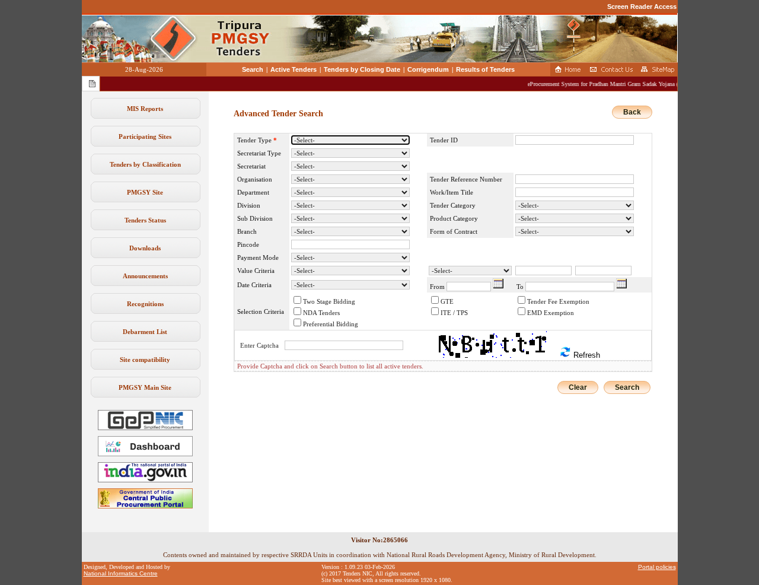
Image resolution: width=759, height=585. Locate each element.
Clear (578, 387)
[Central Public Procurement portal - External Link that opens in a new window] (145, 506)
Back (632, 112)
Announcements (145, 275)
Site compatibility (145, 359)
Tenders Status (145, 220)
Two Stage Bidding (329, 301)
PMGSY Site (145, 192)
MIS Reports (145, 108)
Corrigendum (428, 69)
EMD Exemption (550, 312)
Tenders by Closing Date (362, 69)
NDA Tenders (321, 312)
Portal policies (657, 567)
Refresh (585, 355)
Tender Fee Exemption (558, 301)
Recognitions (145, 303)
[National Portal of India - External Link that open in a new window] (145, 480)
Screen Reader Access (642, 6)
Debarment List (145, 331)
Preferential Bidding (330, 324)
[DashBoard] (145, 453)
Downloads (145, 248)
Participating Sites (145, 136)
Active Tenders (293, 69)
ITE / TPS (454, 312)
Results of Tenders (485, 69)
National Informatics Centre (121, 573)
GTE (447, 301)
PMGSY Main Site (145, 387)
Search (252, 69)
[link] (145, 427)
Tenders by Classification (145, 164)
